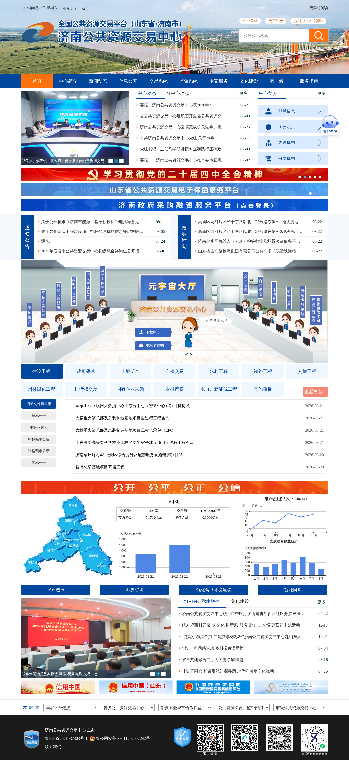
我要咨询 (135, 589)
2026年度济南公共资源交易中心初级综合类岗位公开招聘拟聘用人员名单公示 (94, 251)
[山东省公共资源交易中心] (290, 687)
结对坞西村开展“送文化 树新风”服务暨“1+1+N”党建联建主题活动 (241, 625)
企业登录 (250, 21)
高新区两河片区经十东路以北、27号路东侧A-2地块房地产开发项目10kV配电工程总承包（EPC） (251, 231)
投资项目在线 (313, 310)
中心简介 (68, 81)
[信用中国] (58, 687)
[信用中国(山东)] (135, 687)
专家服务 (219, 81)
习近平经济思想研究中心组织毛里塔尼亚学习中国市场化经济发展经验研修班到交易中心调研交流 (65, 161)
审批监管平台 (318, 310)
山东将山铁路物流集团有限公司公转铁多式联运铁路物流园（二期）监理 (251, 251)
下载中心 (153, 332)
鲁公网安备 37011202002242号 (123, 738)
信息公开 (128, 81)
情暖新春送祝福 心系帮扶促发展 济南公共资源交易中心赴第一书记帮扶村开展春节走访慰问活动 (86, 674)
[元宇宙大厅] (172, 287)
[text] (274, 35)
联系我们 (53, 747)
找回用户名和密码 (308, 21)
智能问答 (292, 589)
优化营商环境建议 (213, 589)
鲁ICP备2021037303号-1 (66, 738)
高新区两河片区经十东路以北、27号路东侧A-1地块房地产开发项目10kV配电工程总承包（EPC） (251, 222)
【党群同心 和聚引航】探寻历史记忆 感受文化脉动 (228, 671)
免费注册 (276, 21)
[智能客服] (205, 336)
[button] (318, 35)
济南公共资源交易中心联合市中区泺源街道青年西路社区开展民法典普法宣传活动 (245, 613)
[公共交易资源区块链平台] (182, 737)
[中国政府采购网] (213, 687)
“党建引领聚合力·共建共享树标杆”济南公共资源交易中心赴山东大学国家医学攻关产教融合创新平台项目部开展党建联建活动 (245, 636)
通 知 (45, 241)
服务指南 (309, 81)
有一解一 (279, 81)
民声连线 (56, 589)
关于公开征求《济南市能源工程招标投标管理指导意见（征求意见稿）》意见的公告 (94, 222)
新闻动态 (98, 81)
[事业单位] (31, 739)
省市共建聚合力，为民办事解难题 (212, 659)
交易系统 (158, 81)
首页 (37, 81)
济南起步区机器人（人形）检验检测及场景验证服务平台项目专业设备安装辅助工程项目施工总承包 (251, 241)
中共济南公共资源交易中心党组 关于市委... (178, 138)
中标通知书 (155, 346)
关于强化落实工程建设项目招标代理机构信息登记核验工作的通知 (94, 231)
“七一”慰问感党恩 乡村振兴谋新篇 (213, 648)
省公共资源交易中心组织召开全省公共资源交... (182, 116)
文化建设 (249, 81)
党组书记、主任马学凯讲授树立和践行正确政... (182, 149)
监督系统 (188, 81)
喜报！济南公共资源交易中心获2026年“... (177, 105)
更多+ (244, 93)
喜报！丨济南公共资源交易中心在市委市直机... (182, 160)
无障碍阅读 (319, 8)
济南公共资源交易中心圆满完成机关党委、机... (182, 127)
